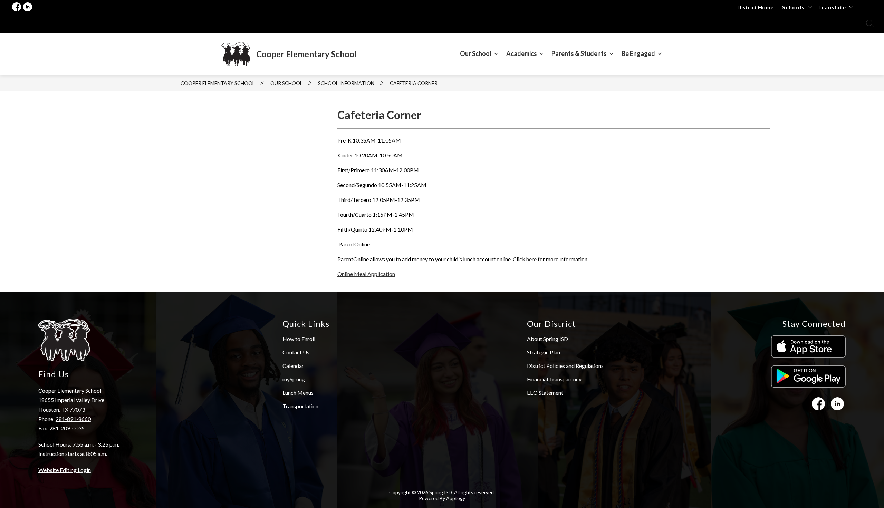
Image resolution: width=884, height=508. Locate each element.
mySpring (293, 379)
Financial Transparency (554, 379)
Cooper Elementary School (218, 83)
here (531, 259)
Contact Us (295, 352)
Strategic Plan (543, 352)
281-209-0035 (67, 428)
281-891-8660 (73, 419)
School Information (346, 83)
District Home (755, 7)
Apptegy (455, 498)
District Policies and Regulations (565, 365)
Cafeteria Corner (414, 83)
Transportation (300, 406)
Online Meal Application (366, 274)
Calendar (293, 365)
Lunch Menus (298, 392)
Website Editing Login (64, 470)
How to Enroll (298, 338)
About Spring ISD (547, 338)
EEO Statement (545, 392)
